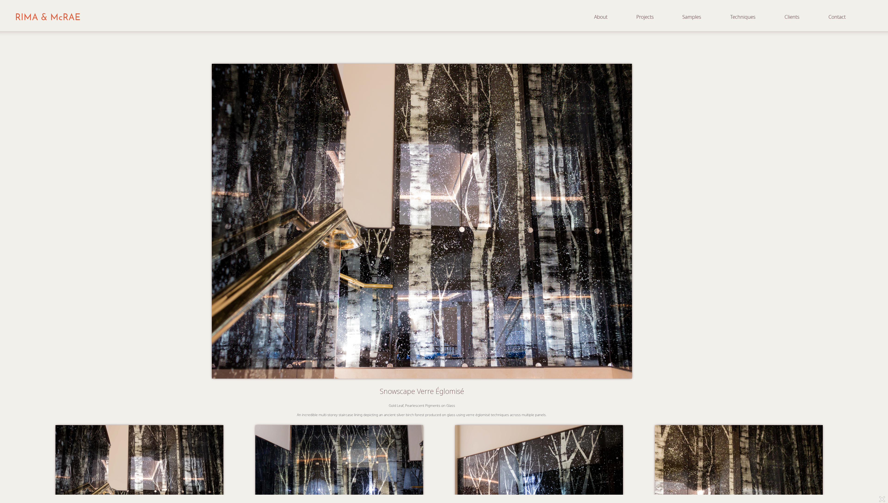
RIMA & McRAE (47, 17)
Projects (645, 16)
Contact (837, 16)
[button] (881, 499)
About (600, 16)
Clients (791, 16)
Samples (691, 16)
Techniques (742, 16)
